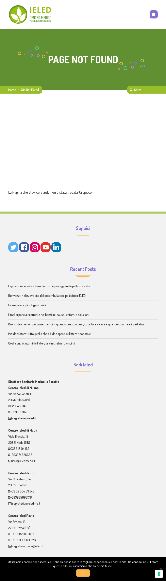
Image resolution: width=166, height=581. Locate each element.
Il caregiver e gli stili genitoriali (27, 305)
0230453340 (18, 406)
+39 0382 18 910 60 (22, 534)
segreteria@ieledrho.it (26, 503)
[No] (161, 569)
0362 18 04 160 (20, 449)
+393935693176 (21, 497)
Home (12, 90)
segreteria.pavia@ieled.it (28, 546)
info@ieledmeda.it (23, 461)
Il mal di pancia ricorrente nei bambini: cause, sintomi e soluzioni (48, 315)
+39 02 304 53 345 (22, 491)
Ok (83, 573)
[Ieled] (30, 14)
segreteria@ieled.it (24, 418)
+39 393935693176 (23, 540)
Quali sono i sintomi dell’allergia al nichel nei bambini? (42, 343)
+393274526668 (21, 455)
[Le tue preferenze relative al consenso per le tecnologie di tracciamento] (159, 574)
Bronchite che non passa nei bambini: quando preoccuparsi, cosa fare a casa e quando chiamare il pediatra (76, 324)
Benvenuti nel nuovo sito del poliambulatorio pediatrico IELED (47, 296)
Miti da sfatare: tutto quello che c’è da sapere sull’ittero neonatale (49, 334)
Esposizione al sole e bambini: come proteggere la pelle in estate (49, 286)
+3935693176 (19, 412)
